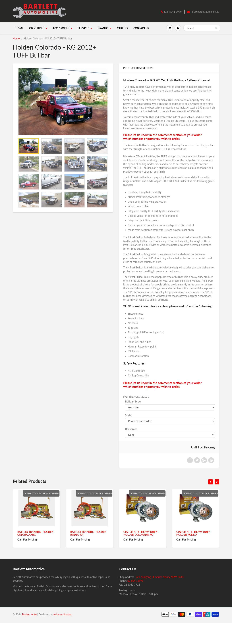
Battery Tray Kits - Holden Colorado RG (35, 533)
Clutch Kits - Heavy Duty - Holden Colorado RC (140, 533)
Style (128, 415)
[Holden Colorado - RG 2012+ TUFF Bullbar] (63, 101)
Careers (122, 28)
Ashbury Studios (62, 614)
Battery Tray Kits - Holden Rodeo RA (88, 533)
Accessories (61, 28)
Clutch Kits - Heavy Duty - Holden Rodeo (193, 533)
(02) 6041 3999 (173, 11)
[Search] (216, 28)
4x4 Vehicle (36, 28)
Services (83, 28)
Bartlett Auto (29, 614)
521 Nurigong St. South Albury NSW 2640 (159, 576)
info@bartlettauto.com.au (205, 11)
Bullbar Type (133, 401)
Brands (103, 28)
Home (19, 28)
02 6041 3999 (135, 580)
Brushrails (131, 429)
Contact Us (141, 28)
